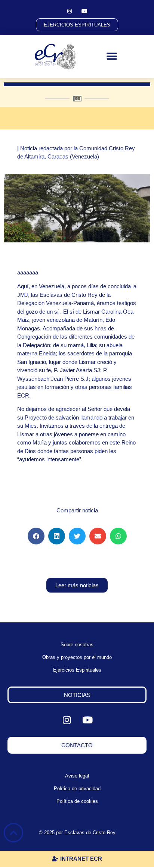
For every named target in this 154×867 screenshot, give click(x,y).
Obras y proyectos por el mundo (77, 657)
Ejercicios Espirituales (77, 670)
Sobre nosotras (77, 644)
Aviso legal (77, 776)
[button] (112, 56)
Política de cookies (77, 801)
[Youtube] (84, 11)
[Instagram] (69, 11)
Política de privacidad (77, 788)
